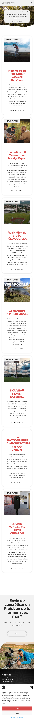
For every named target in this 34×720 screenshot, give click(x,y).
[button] (31, 687)
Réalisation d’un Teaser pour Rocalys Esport (17, 155)
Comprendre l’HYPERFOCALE (17, 312)
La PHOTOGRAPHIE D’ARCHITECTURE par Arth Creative (18, 443)
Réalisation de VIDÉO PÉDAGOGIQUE (17, 235)
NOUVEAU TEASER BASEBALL (17, 393)
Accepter (17, 708)
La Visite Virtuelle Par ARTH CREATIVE (17, 528)
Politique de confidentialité (17, 717)
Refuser (17, 713)
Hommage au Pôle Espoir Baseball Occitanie (17, 75)
